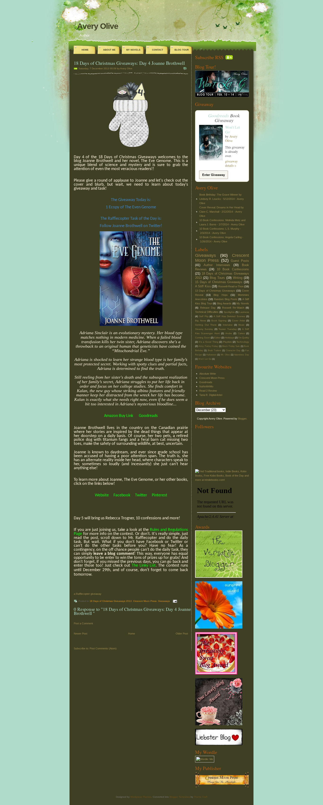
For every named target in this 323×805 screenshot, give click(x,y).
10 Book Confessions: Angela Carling (220, 237)
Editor (217, 337)
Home (85, 49)
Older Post (182, 633)
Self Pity (204, 316)
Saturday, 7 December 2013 (94, 68)
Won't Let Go (232, 129)
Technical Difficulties (206, 312)
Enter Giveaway (213, 174)
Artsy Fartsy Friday (208, 346)
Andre (228, 333)
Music (241, 325)
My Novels (133, 49)
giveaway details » (231, 163)
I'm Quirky (243, 337)
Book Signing (219, 320)
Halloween (211, 355)
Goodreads (218, 115)
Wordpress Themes (140, 797)
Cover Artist (238, 320)
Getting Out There (206, 325)
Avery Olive (97, 26)
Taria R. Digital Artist (210, 395)
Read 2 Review (208, 390)
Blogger (242, 418)
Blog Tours (217, 278)
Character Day (233, 350)
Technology (242, 342)
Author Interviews (217, 265)
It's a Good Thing (208, 342)
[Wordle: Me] (204, 759)
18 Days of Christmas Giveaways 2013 (111, 601)
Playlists (227, 342)
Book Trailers (214, 350)
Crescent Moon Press (145, 601)
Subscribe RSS (209, 57)
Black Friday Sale (231, 346)
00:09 (113, 68)
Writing (237, 278)
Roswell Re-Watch (233, 307)
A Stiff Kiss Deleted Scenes (229, 316)
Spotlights (229, 312)
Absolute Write (207, 373)
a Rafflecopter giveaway (87, 593)
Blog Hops (220, 294)
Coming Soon (202, 337)
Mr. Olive (225, 355)
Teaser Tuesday (227, 329)
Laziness (244, 312)
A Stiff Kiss (203, 286)
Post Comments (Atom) (103, 648)
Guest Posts (240, 260)
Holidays (229, 337)
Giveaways (164, 601)
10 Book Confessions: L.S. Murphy (219, 228)
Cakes (241, 333)
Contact (157, 49)
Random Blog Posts (225, 299)
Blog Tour (182, 49)
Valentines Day (241, 355)
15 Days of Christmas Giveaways (218, 282)
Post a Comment (83, 623)
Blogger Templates (180, 797)
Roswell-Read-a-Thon (231, 286)
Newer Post (80, 633)
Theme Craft (200, 797)
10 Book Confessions (233, 269)
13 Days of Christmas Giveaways (215, 290)
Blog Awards (224, 303)
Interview (227, 325)
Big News (200, 320)
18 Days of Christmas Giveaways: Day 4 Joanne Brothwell (129, 63)
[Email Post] (174, 601)
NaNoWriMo (206, 386)
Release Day (208, 307)
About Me (109, 49)
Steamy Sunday (204, 329)
